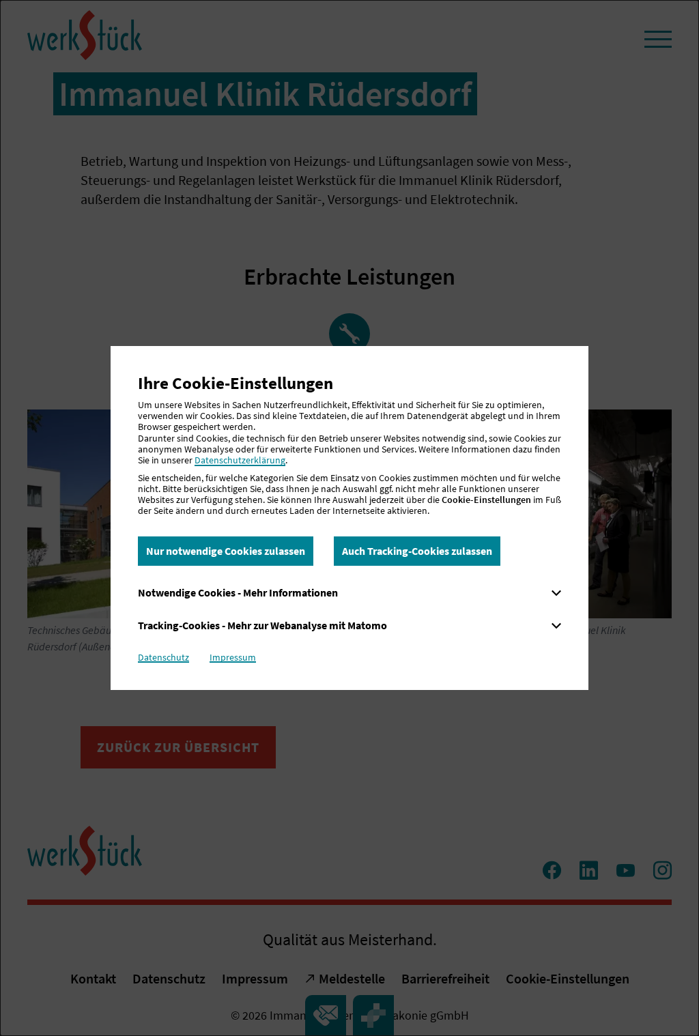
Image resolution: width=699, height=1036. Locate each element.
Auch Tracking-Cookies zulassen (417, 551)
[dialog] (349, 518)
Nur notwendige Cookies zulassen (225, 551)
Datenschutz (163, 657)
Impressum (233, 657)
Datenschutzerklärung (240, 460)
